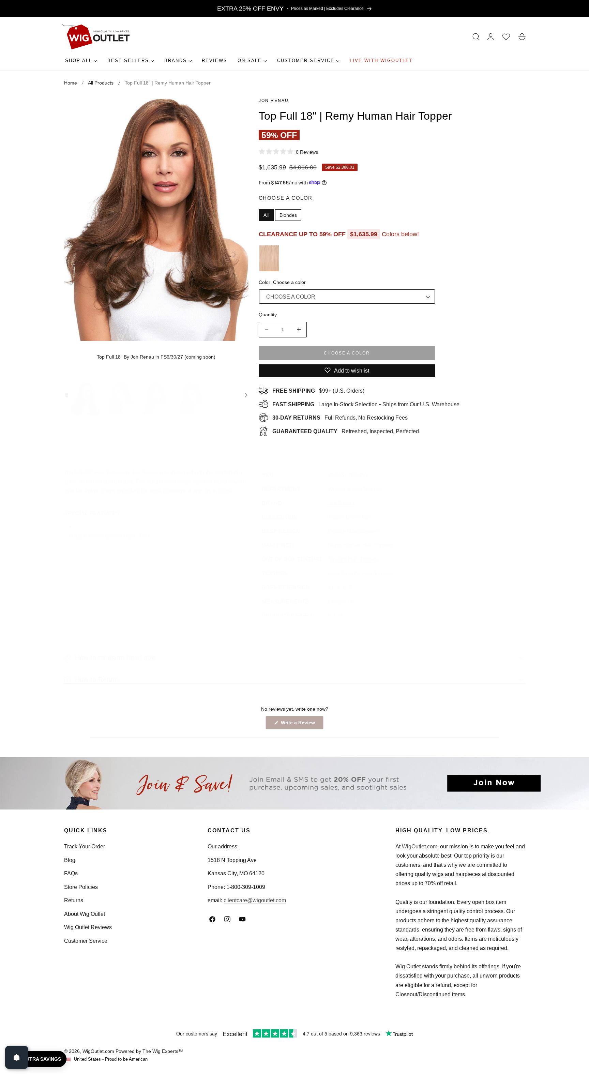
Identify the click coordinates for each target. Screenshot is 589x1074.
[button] (476, 36)
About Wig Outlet (84, 914)
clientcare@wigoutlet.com (255, 900)
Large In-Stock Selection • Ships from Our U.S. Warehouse (365, 404)
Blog (69, 860)
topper (225, 491)
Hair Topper (108, 472)
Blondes (288, 214)
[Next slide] (246, 395)
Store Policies (81, 887)
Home (70, 83)
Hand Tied (136, 536)
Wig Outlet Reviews (88, 927)
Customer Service (85, 941)
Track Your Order (84, 846)
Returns (73, 900)
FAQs (71, 873)
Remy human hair (180, 481)
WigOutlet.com (419, 846)
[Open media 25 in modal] (235, 108)
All (266, 214)
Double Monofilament (95, 536)
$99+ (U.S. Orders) (318, 390)
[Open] (16, 1057)
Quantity (268, 314)
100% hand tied (83, 481)
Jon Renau (274, 100)
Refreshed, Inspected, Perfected (345, 431)
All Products (101, 83)
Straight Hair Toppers (353, 559)
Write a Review (299, 724)
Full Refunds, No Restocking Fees (340, 418)
